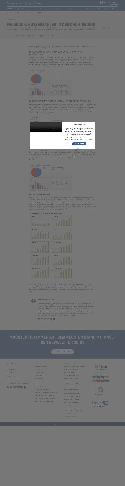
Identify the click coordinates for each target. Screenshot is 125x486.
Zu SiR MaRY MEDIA (79, 143)
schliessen (79, 148)
